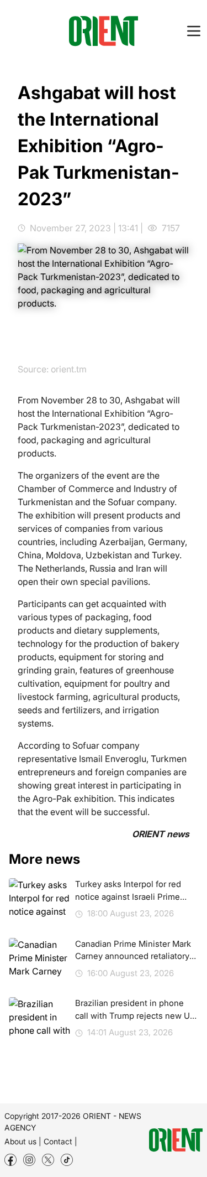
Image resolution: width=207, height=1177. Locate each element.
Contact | (60, 1141)
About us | (22, 1141)
